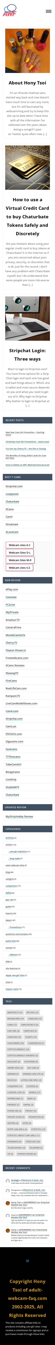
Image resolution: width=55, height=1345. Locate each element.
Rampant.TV (13, 696)
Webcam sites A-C (19, 545)
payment (13, 1104)
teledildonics (16, 1147)
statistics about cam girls (23, 1135)
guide (8, 906)
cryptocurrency (18, 1049)
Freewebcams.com (17, 658)
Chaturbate (12, 501)
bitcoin (32, 1012)
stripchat (33, 1141)
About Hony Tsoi (27, 83)
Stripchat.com (14, 486)
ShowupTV (12, 673)
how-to (9, 913)
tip (10, 1153)
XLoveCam (12, 532)
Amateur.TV (13, 619)
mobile (34, 1092)
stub (8, 982)
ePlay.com (12, 589)
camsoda (14, 1037)
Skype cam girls (17, 1129)
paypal (28, 1104)
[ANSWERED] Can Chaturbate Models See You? (29, 1231)
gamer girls (15, 1067)
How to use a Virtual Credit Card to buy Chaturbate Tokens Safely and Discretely (27, 216)
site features (12, 968)
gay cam (10, 899)
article (9, 844)
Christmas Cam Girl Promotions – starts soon (27, 441)
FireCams (11, 680)
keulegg (15, 1180)
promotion (36, 1117)
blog (8, 872)
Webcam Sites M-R (20, 560)
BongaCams (13, 772)
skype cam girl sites (15, 975)
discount (13, 1061)
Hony (13, 1229)
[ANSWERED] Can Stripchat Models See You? (30, 1203)
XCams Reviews (15, 665)
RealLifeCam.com (16, 688)
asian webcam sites (15, 865)
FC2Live (10, 604)
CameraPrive (13, 627)
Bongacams (15, 1018)
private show (16, 1117)
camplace (30, 1030)
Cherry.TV (11, 642)
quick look (11, 941)
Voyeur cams (12, 989)
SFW (8, 961)
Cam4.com (12, 711)
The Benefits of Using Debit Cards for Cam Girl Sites (26, 456)
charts (31, 1037)
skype (26, 1123)
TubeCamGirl (13, 764)
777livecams (13, 756)
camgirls (10, 879)
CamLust (11, 726)
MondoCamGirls (15, 635)
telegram (35, 1147)
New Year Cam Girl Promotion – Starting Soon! (25, 433)
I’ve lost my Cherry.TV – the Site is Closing (26, 448)
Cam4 (9, 516)
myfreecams (15, 1098)
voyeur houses (26, 1153)
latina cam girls (31, 1080)
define (9, 892)
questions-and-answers (17, 934)
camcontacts (29, 1024)
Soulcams (11, 749)
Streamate (12, 524)
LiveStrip (11, 779)
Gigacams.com (14, 741)
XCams (10, 509)
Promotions (15, 927)
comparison (11, 886)
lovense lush (16, 1092)
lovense (32, 1086)
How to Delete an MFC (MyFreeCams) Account (28, 465)
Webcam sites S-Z (19, 567)
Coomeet (11, 597)
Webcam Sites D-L (20, 552)
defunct (13, 954)
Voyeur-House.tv (16, 650)
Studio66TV (12, 787)
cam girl (13, 1030)
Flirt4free (31, 1061)
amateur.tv (14, 1012)
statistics (38, 1129)
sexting (12, 1123)
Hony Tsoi (16, 1202)
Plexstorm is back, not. (32, 1180)
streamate (14, 1141)
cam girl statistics (18, 851)
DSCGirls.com (14, 734)
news (31, 1098)
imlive (12, 1080)
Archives (10, 837)
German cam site (33, 1073)
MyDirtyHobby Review (19, 816)
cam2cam (35, 1018)
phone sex (14, 1110)
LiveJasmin (12, 494)
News (8, 920)
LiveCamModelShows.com (21, 703)
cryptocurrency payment (22, 1055)
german (13, 1073)
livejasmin (14, 1086)
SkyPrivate (12, 612)
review (9, 947)
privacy (30, 1110)
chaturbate (15, 1043)
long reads (15, 858)
